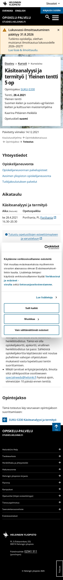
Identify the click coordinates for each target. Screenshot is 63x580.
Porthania (48, 217)
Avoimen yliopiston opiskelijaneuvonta (26, 176)
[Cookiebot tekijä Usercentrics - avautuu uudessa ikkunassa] (45, 247)
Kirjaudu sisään (52, 10)
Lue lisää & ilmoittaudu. (23, 50)
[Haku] (47, 17)
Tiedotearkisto (9, 456)
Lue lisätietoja (44, 297)
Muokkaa (29, 319)
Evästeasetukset (10, 515)
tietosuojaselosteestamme (35, 284)
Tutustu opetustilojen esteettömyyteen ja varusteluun (33, 236)
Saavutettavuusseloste (13, 509)
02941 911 (30, 551)
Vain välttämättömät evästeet (31, 329)
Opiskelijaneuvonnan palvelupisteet (24, 170)
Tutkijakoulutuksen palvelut (19, 182)
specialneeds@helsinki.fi (21, 377)
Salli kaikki (31, 308)
